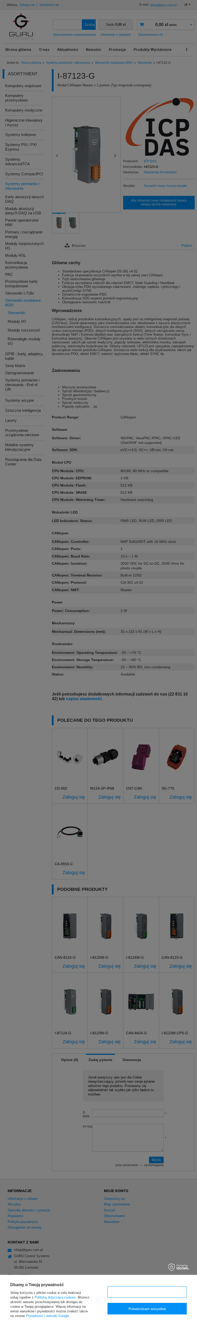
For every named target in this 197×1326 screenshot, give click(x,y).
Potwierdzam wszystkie (147, 1309)
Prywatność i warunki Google (47, 1316)
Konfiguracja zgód (147, 1292)
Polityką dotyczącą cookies (55, 1297)
